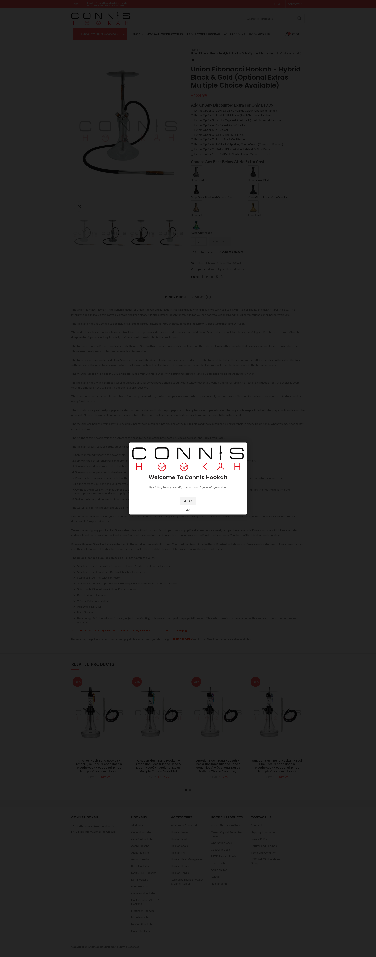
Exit (188, 509)
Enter (188, 500)
